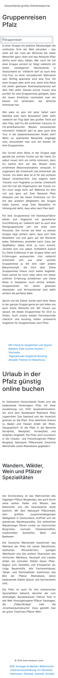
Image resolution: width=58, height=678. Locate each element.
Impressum (16, 673)
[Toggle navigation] (4, 2)
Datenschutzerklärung (23, 670)
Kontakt (49, 673)
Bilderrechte (47, 666)
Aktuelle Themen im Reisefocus (27, 359)
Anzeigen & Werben (27, 666)
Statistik (39, 673)
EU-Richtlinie (44, 670)
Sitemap (28, 673)
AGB (11, 666)
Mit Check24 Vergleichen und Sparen (30, 345)
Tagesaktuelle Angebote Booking (28, 356)
